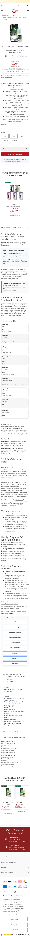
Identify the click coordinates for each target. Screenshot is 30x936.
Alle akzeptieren (15, 919)
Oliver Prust (21, 283)
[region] (15, 1)
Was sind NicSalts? (15, 647)
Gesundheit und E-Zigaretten (9, 604)
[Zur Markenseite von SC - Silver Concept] (6, 56)
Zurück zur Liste (5, 15)
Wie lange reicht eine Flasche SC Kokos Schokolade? (12, 556)
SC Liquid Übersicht (15, 622)
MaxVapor (15, 663)
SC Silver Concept (15, 627)
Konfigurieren (15, 925)
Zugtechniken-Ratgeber (15, 637)
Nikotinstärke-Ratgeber (15, 632)
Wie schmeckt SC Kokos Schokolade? (13, 543)
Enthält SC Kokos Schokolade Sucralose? (14, 551)
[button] (10, 5)
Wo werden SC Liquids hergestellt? (12, 553)
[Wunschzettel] (19, 5)
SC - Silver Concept (20, 56)
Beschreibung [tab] (5, 227)
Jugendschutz (15, 658)
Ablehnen (15, 929)
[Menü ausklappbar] (2, 11)
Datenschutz (13, 915)
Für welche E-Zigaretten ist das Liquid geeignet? (12, 549)
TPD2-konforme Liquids (22, 584)
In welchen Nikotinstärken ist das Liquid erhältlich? (13, 545)
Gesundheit (15, 653)
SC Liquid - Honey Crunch (8, 803)
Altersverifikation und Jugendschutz (11, 606)
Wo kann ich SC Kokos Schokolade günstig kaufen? (13, 559)
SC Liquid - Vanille (22, 802)
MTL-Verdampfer (6, 492)
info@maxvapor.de (18, 847)
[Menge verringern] (3, 149)
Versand (20, 68)
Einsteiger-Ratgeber (15, 642)
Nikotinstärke (19, 500)
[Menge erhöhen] (27, 149)
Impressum (6, 915)
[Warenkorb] (28, 11)
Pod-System (16, 490)
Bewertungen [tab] (17, 227)
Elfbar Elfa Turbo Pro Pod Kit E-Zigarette (15, 207)
